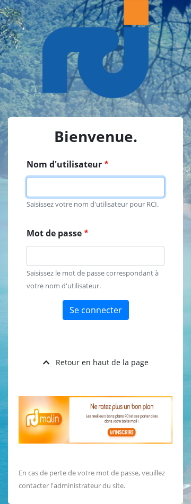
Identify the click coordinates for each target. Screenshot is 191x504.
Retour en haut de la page (102, 362)
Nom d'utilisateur (64, 164)
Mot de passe (54, 233)
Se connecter (96, 310)
